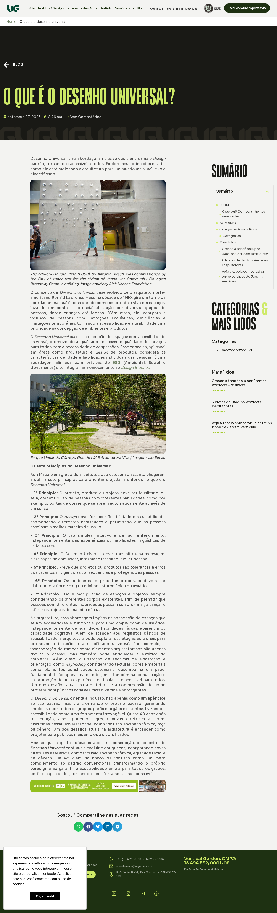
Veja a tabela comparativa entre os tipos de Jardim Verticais (243, 276)
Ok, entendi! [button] (45, 896)
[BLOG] (6, 65)
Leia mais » (218, 390)
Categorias (232, 236)
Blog (140, 8)
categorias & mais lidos (238, 229)
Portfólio (106, 8)
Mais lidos (227, 242)
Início (31, 8)
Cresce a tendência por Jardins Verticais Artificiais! (245, 251)
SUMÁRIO (227, 223)
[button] (78, 827)
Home (11, 21)
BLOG (18, 64)
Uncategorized (233, 350)
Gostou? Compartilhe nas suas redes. (243, 214)
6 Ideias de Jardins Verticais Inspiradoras (245, 262)
